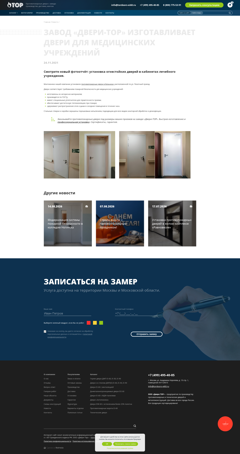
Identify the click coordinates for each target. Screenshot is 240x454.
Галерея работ (50, 391)
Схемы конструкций (52, 404)
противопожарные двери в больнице (97, 84)
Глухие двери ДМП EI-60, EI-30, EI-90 (105, 378)
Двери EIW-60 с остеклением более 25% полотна (111, 404)
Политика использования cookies (86, 441)
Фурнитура (72, 404)
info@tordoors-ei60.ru (123, 4)
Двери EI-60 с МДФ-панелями (103, 395)
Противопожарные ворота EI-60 (104, 408)
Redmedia (59, 448)
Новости (47, 408)
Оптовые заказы (75, 383)
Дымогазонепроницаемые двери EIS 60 (107, 391)
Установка (72, 395)
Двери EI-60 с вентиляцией (102, 387)
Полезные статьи (75, 412)
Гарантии (72, 400)
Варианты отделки (76, 408)
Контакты (48, 412)
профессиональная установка (73, 122)
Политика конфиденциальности (57, 441)
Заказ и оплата (74, 378)
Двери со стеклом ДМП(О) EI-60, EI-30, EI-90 (108, 383)
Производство (74, 387)
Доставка (71, 391)
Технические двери (98, 412)
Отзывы (47, 383)
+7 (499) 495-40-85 (149, 4)
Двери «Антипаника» (99, 400)
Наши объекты (50, 395)
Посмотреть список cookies (125, 444)
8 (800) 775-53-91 (172, 4)
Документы (48, 400)
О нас (46, 378)
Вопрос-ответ (49, 387)
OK (107, 444)
